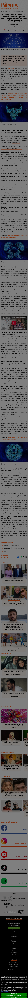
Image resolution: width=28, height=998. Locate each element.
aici (23, 981)
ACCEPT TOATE (14, 993)
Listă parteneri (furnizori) (4, 991)
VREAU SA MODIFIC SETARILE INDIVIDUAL (13, 995)
